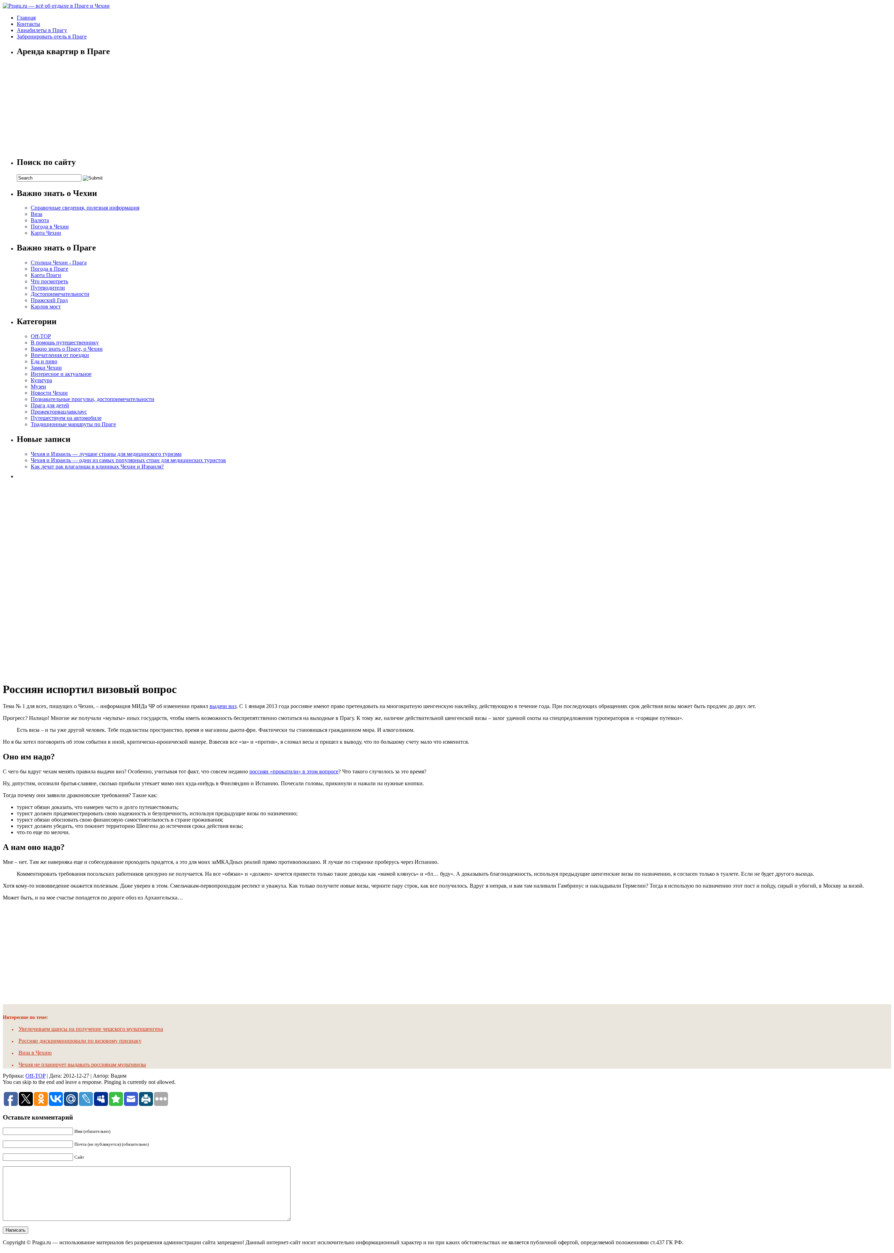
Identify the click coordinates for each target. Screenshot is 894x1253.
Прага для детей (50, 405)
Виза (36, 214)
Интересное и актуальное (61, 374)
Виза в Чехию (35, 1053)
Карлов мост (46, 306)
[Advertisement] (69, 578)
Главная (26, 18)
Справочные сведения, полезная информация (85, 208)
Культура (41, 380)
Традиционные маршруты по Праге (73, 424)
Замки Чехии (46, 368)
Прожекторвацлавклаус (59, 412)
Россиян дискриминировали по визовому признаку (80, 1041)
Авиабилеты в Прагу (42, 30)
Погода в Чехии (50, 227)
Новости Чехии (49, 393)
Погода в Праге (49, 269)
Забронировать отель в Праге (52, 36)
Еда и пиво (44, 361)
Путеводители (48, 288)
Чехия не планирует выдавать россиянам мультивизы (82, 1065)
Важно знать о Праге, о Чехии (67, 349)
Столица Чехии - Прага (59, 262)
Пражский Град (49, 300)
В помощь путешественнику (65, 342)
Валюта (40, 220)
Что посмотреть (49, 281)
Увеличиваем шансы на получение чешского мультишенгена (91, 1029)
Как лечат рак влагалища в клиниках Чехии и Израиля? (97, 466)
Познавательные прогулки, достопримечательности (92, 399)
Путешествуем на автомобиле (66, 418)
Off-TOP (41, 336)
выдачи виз (223, 706)
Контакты (28, 24)
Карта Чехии (46, 233)
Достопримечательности (60, 294)
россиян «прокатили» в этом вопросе (293, 771)
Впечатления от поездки (60, 355)
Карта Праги (46, 275)
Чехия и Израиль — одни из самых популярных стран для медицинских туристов (128, 460)
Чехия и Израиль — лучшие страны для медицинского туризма (106, 454)
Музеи (38, 386)
